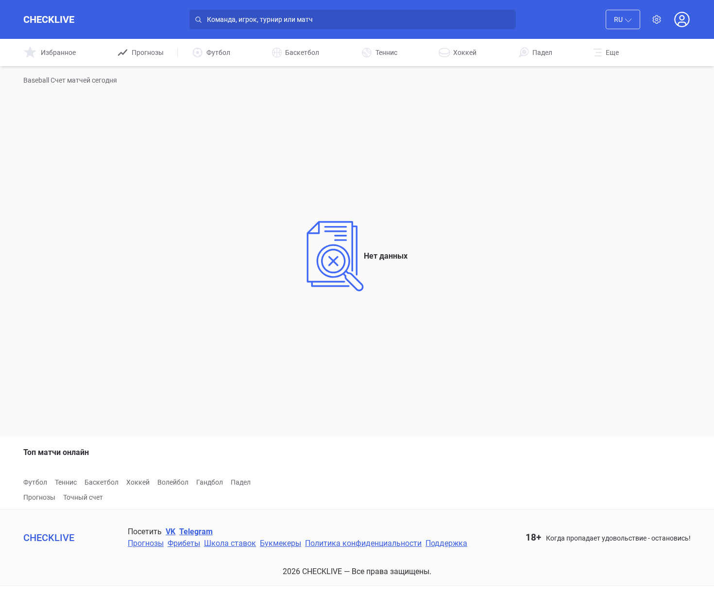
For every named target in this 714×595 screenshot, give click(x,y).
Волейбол (172, 482)
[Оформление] (656, 19)
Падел (241, 482)
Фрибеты (184, 543)
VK (170, 531)
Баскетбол (102, 482)
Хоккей (138, 482)
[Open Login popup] (682, 19)
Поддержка (446, 543)
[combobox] (623, 19)
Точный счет (83, 497)
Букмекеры (280, 543)
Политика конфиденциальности (363, 543)
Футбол (35, 482)
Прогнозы (39, 497)
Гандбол (209, 482)
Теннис (66, 482)
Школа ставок (230, 543)
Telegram (196, 531)
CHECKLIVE (48, 19)
